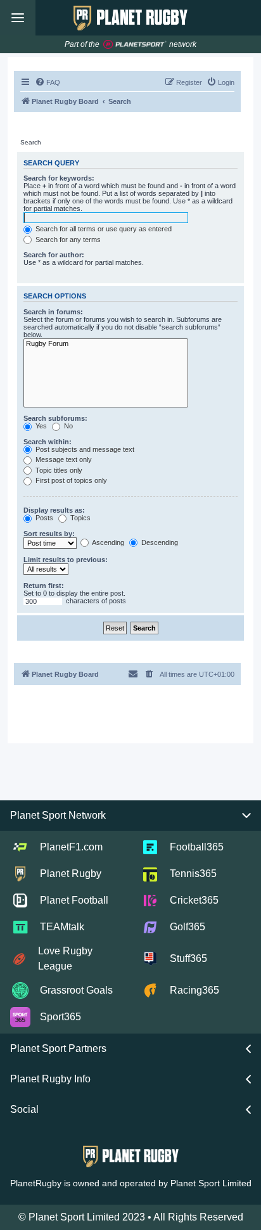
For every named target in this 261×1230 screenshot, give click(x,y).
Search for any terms (67, 239)
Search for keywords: (58, 178)
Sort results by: (49, 533)
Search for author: (53, 255)
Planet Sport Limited (210, 1183)
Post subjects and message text (84, 449)
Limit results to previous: (65, 559)
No (67, 426)
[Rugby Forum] (106, 344)
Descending (158, 542)
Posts (43, 518)
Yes (40, 426)
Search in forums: (53, 312)
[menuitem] (47, 82)
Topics (79, 518)
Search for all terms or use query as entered (103, 229)
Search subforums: (55, 418)
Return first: (43, 585)
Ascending (107, 542)
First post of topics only (70, 480)
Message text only (63, 459)
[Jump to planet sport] (135, 44)
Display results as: (54, 510)
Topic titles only (58, 470)
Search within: (47, 441)
